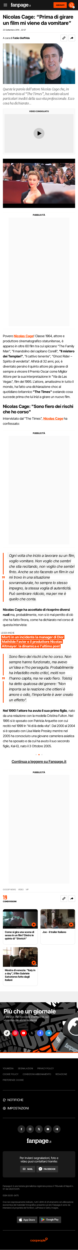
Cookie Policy (10, 1074)
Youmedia (8, 1068)
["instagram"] (15, 1033)
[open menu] (4, 5)
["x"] (32, 1033)
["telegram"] (48, 1033)
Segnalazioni (25, 1068)
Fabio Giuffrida (21, 37)
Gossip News (9, 890)
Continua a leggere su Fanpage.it (39, 761)
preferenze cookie (13, 1080)
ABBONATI (60, 5)
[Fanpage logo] (21, 5)
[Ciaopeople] (39, 1240)
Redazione (61, 1074)
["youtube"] (23, 1033)
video (21, 890)
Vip (27, 890)
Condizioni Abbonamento (37, 1074)
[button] (72, 38)
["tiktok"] (7, 1033)
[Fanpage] (39, 1141)
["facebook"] (40, 1033)
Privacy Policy (45, 1068)
